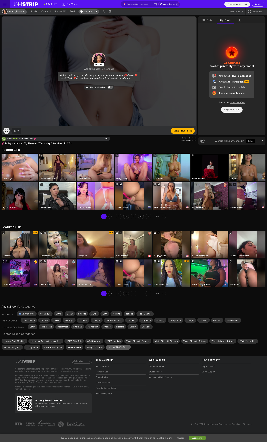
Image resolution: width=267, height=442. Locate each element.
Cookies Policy (103, 383)
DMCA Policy (102, 377)
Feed (72, 11)
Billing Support (208, 372)
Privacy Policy (102, 366)
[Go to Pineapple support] (61, 424)
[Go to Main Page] (25, 4)
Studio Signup (155, 372)
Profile (33, 11)
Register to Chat (231, 109)
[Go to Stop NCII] (76, 424)
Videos (46, 11)
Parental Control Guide (106, 388)
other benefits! (237, 102)
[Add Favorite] (6, 131)
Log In (258, 4)
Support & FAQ (208, 366)
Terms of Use (102, 372)
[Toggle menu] (5, 4)
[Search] (155, 4)
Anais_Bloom (10, 306)
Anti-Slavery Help (104, 393)
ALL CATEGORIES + (118, 347)
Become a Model (156, 366)
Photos (60, 11)
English (79, 361)
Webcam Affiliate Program (160, 377)
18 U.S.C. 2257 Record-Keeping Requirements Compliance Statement (221, 424)
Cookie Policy (164, 438)
